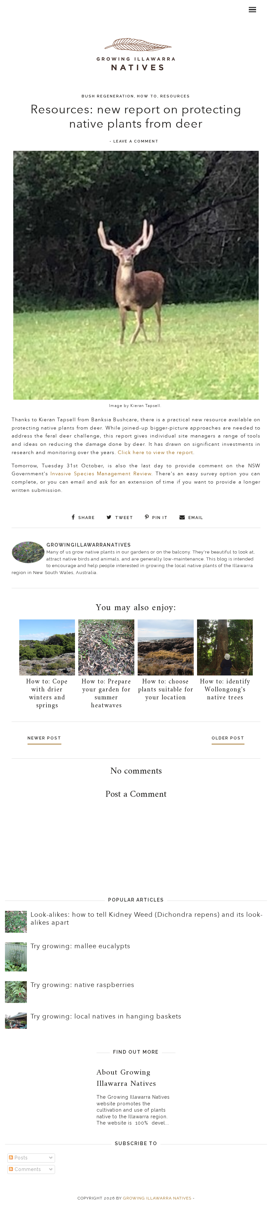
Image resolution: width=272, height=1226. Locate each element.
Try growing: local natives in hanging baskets (106, 1016)
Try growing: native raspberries (82, 985)
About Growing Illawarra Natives (126, 1078)
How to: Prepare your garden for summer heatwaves (106, 694)
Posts (20, 1157)
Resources (175, 96)
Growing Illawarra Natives (157, 1198)
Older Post (228, 738)
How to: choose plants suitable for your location (165, 690)
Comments (27, 1169)
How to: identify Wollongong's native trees (225, 690)
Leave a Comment (136, 141)
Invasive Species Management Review (100, 473)
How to (147, 96)
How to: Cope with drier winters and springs (47, 694)
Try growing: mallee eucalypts (80, 946)
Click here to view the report (155, 452)
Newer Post (44, 738)
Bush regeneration (108, 96)
